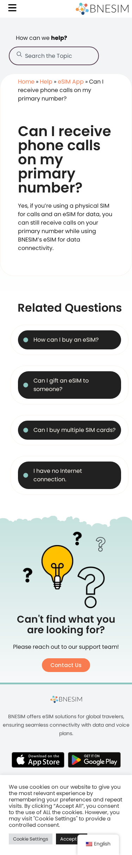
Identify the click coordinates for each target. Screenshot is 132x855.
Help (46, 82)
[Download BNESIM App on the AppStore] (38, 760)
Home (26, 82)
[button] (66, 665)
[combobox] (54, 56)
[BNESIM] (66, 699)
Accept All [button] (71, 839)
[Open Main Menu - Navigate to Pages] (12, 8)
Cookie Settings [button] (30, 839)
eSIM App (71, 82)
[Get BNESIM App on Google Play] (94, 760)
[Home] (102, 8)
